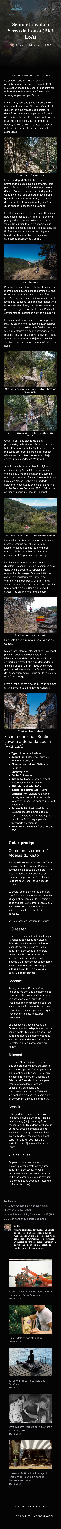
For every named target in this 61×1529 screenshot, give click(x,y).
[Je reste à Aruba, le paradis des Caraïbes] (30, 1374)
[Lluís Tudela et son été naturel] (30, 1331)
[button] (45, 9)
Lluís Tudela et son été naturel (26, 1338)
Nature (12, 1201)
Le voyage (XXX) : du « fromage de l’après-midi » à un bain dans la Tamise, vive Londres (28, 1477)
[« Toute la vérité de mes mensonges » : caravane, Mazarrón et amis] (30, 1285)
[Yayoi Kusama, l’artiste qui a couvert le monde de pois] (30, 1420)
